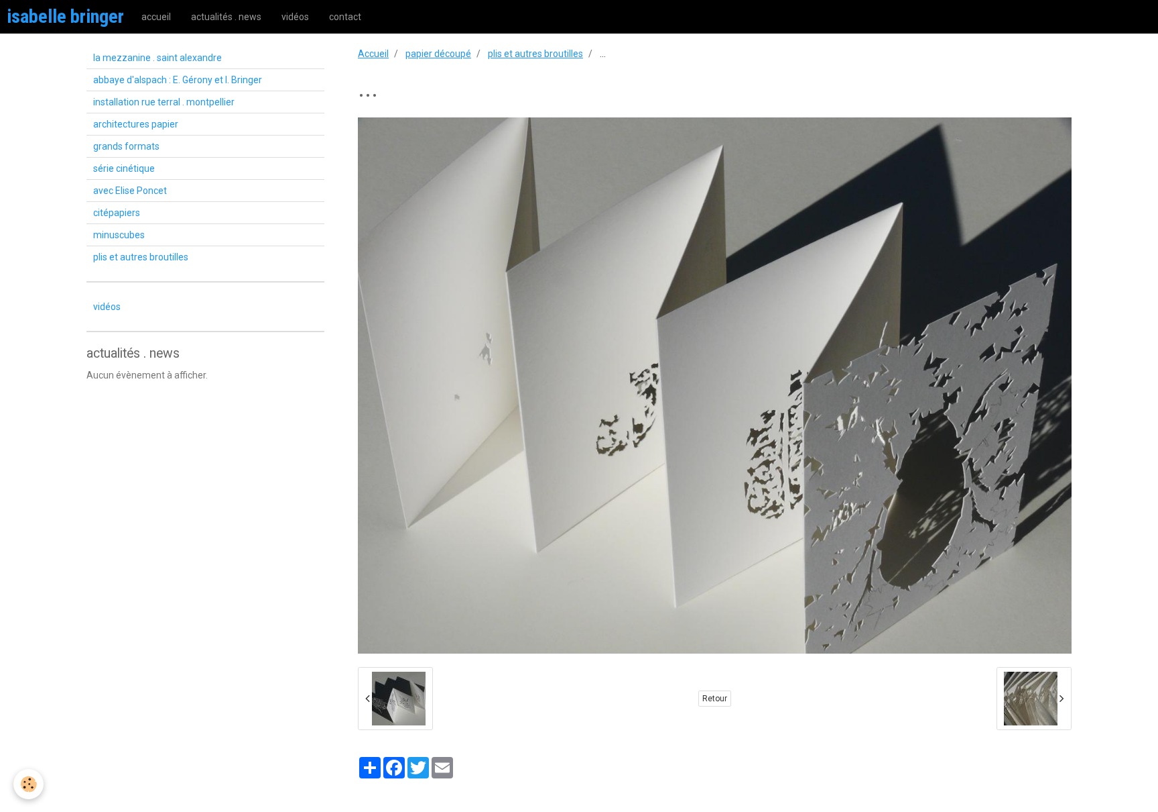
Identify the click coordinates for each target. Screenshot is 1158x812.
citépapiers (116, 212)
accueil (156, 16)
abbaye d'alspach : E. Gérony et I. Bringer (177, 79)
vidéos (295, 16)
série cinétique (124, 168)
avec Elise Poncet (130, 190)
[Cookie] (28, 784)
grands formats (126, 146)
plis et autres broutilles (535, 53)
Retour (714, 698)
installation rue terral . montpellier (164, 102)
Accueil (373, 53)
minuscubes (119, 235)
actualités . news (226, 16)
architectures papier (135, 124)
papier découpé (438, 53)
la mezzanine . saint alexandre (157, 57)
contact (345, 16)
